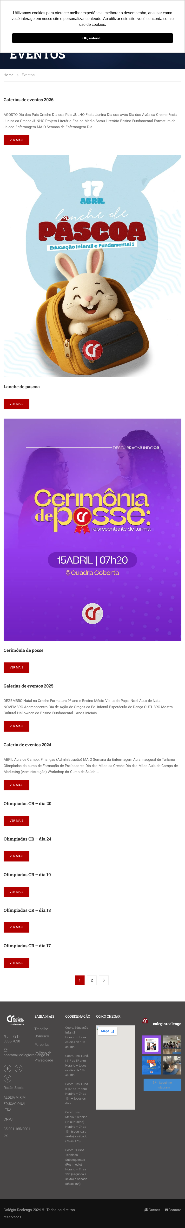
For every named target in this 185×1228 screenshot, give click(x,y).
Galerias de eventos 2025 (28, 686)
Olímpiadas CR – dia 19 (27, 874)
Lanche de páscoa (22, 386)
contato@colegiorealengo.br (26, 1055)
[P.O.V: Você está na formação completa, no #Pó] (172, 1044)
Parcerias (42, 1044)
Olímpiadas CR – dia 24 (27, 839)
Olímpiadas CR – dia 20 (27, 803)
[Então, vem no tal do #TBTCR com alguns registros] (172, 1065)
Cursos (154, 1210)
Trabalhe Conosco (41, 1032)
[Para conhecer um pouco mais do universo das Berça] (151, 1065)
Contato (174, 1210)
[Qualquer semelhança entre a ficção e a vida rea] (151, 1044)
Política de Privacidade (43, 1056)
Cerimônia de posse (23, 650)
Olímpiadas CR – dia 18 (27, 910)
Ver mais (16, 140)
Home (8, 75)
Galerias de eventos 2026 (28, 99)
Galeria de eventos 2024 (27, 744)
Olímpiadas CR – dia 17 (27, 945)
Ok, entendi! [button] (92, 38)
